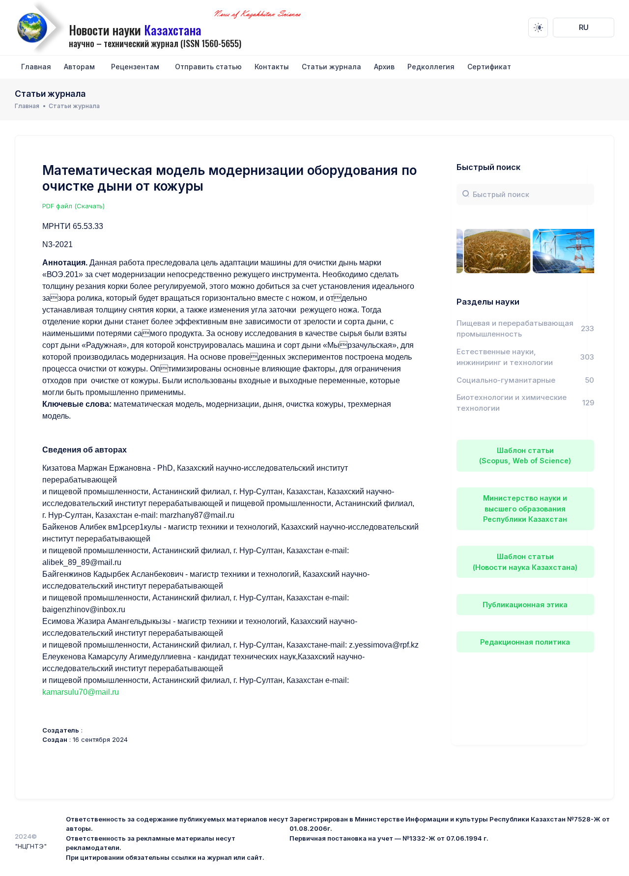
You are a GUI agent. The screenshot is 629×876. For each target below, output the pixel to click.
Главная (27, 106)
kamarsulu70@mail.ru (80, 692)
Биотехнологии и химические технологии (512, 403)
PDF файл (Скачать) (73, 206)
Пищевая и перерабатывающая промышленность (515, 329)
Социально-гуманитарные (506, 380)
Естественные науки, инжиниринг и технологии (505, 357)
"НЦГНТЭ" (31, 846)
